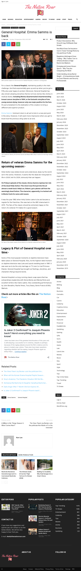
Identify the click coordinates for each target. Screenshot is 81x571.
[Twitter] (8, 44)
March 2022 (61, 192)
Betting (59, 285)
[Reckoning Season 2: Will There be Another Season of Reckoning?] (32, 507)
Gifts (58, 336)
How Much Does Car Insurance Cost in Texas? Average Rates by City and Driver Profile (68, 51)
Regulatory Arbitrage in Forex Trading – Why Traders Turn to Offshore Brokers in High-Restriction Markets (67, 59)
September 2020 (62, 240)
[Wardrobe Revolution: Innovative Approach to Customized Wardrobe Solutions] (9, 464)
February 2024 (62, 119)
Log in (59, 400)
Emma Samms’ (6, 113)
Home (4, 19)
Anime (58, 19)
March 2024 (61, 116)
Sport (64, 19)
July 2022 (60, 179)
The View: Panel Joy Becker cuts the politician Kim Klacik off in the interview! (41, 425)
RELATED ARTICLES (9, 455)
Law (58, 348)
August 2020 (61, 243)
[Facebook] (3, 44)
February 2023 (62, 157)
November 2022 (62, 167)
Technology (61, 371)
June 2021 (60, 221)
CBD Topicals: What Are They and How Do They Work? (17, 507)
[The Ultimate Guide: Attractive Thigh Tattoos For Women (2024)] (27, 464)
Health (59, 342)
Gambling (60, 329)
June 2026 (60, 94)
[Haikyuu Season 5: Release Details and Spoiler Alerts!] (32, 531)
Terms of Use (59, 569)
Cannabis (60, 294)
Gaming (38, 19)
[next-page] (6, 482)
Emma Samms (12, 397)
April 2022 (60, 189)
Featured (60, 320)
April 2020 (60, 256)
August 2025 (61, 106)
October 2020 (61, 236)
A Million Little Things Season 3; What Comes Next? (12, 424)
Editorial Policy (39, 569)
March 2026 (61, 100)
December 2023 (62, 125)
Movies (44, 19)
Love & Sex (60, 351)
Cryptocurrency (62, 307)
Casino (59, 301)
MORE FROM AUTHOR (25, 455)
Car (58, 297)
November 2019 (62, 268)
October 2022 (61, 170)
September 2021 (62, 211)
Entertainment (29, 19)
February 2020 (62, 259)
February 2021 (62, 233)
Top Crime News (62, 377)
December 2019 (62, 265)
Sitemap (67, 569)
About (24, 569)
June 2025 (60, 109)
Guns (58, 339)
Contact (30, 569)
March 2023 (61, 154)
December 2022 (62, 163)
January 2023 (61, 160)
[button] (77, 19)
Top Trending (14, 27)
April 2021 (60, 227)
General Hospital (22, 397)
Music (59, 358)
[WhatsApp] (18, 44)
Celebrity (60, 304)
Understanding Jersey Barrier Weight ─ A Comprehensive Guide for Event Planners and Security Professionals (68, 77)
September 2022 (62, 173)
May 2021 (60, 224)
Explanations (61, 317)
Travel (70, 19)
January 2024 (61, 122)
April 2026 (60, 97)
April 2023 (60, 151)
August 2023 (61, 138)
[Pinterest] (13, 44)
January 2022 (61, 198)
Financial (60, 323)
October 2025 (61, 103)
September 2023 (62, 135)
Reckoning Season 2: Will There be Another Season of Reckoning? (45, 507)
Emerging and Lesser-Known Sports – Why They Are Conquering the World (66, 68)
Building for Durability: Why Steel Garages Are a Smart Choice (44, 474)
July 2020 (60, 246)
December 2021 (62, 202)
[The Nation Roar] (40, 10)
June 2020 (60, 249)
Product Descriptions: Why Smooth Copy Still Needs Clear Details (67, 43)
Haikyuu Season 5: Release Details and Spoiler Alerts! (44, 531)
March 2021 (61, 230)
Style (58, 367)
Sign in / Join (4, 1)
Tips (58, 374)
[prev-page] (2, 482)
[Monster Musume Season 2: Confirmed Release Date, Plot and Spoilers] (32, 518)
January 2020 (61, 262)
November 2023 (62, 128)
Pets (58, 361)
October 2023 (61, 132)
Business (10, 19)
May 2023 (60, 148)
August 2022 (61, 176)
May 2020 (60, 252)
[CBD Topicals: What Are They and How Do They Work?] (5, 507)
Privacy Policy (49, 569)
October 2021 (61, 208)
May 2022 (60, 186)
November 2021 (62, 205)
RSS (73, 569)
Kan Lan (5, 39)
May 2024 (60, 113)
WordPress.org (62, 406)
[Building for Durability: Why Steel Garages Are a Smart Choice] (45, 464)
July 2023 (60, 141)
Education (18, 19)
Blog (58, 288)
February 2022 (62, 195)
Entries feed (61, 403)
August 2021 (61, 214)
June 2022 (60, 182)
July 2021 (60, 217)
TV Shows (52, 19)
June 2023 (60, 144)
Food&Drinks (61, 326)
